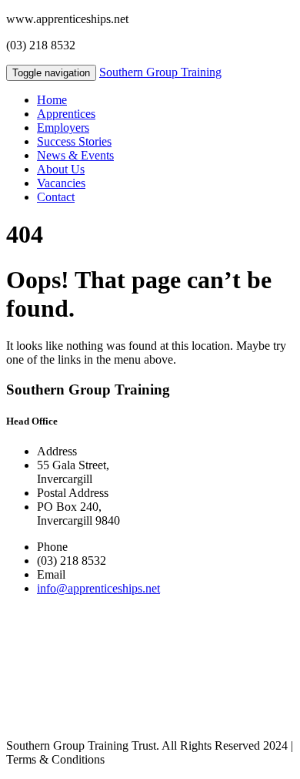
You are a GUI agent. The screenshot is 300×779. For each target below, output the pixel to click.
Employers (63, 127)
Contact (56, 196)
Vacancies (61, 183)
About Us (61, 169)
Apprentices (66, 113)
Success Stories (74, 141)
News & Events (75, 155)
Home (52, 99)
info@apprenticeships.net (98, 588)
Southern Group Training (160, 72)
